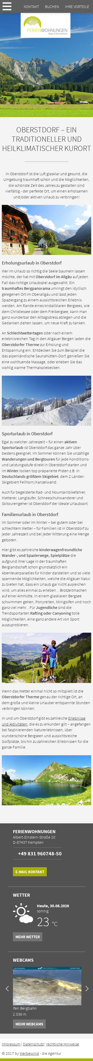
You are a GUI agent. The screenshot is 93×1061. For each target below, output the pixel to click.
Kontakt (31, 6)
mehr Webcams (29, 1024)
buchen (52, 6)
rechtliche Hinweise (62, 1044)
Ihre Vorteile (77, 6)
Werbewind (29, 1053)
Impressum (11, 1044)
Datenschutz (33, 1044)
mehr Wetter (28, 936)
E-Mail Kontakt (30, 871)
